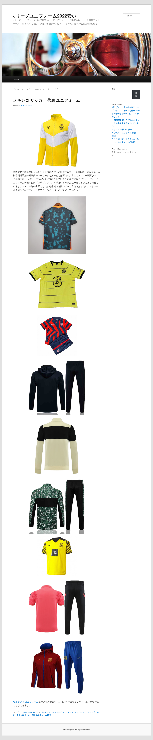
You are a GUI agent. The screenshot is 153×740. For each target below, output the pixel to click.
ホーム (17, 79)
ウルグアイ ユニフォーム (25, 701)
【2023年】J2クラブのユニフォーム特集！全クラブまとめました (125, 123)
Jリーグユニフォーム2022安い (44, 15)
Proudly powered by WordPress (76, 729)
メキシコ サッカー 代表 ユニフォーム (46, 100)
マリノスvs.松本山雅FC (122, 129)
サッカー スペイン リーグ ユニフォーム (57, 712)
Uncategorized (29, 712)
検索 (113, 88)
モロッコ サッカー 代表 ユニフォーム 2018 (34, 715)
